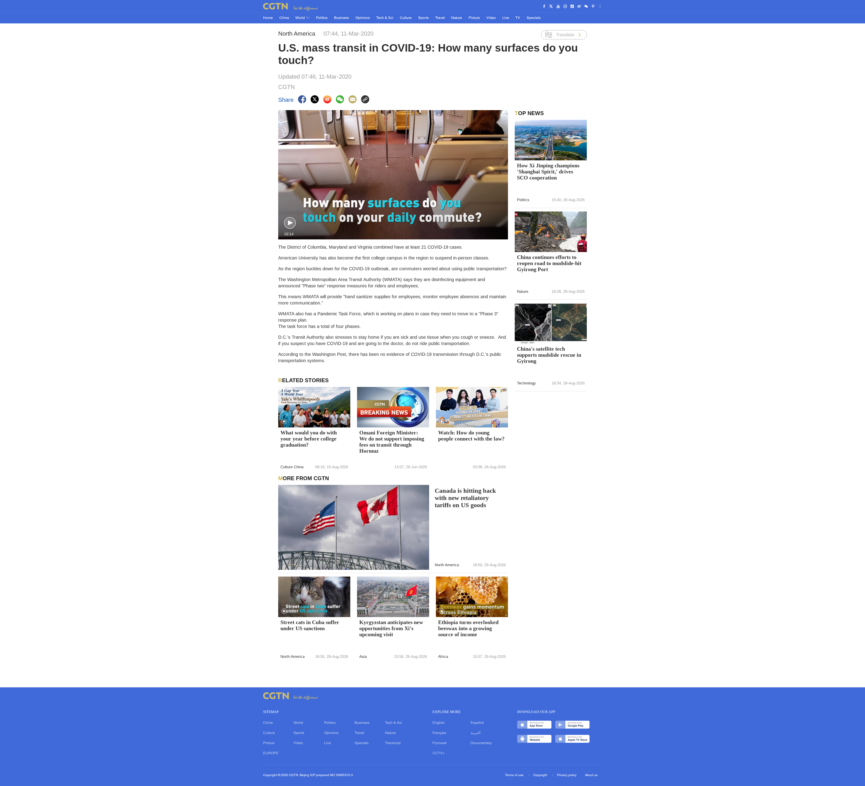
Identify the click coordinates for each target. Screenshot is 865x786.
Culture (406, 18)
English (438, 723)
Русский (439, 743)
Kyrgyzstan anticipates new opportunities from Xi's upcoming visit (391, 628)
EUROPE (271, 753)
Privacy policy (566, 775)
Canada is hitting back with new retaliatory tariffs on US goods (465, 498)
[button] (290, 223)
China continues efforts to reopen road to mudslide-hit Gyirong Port (549, 263)
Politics (322, 18)
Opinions (362, 18)
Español (477, 723)
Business (341, 18)
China (284, 18)
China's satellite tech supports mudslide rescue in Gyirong (549, 355)
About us (591, 775)
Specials (534, 18)
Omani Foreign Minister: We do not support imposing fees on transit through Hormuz (391, 442)
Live (505, 18)
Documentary (481, 743)
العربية (475, 733)
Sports (423, 18)
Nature (456, 18)
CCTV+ (438, 753)
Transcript (393, 743)
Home (268, 18)
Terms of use (514, 775)
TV (517, 18)
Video (491, 18)
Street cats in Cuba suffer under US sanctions (309, 625)
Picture (474, 18)
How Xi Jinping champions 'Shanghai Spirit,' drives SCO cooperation (548, 172)
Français (439, 733)
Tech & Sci (384, 18)
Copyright (540, 775)
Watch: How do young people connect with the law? (471, 436)
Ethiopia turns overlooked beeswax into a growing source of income (468, 628)
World (300, 18)
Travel (440, 18)
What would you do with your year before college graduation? (308, 439)
